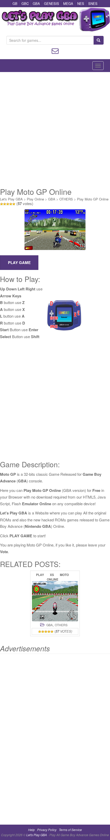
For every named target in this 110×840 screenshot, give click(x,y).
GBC (25, 3)
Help (31, 829)
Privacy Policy (47, 829)
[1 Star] (1, 204)
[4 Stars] (10, 204)
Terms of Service (70, 829)
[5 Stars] (13, 204)
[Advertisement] (55, 130)
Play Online (35, 199)
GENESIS (51, 3)
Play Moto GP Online (92, 199)
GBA (36, 3)
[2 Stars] (4, 204)
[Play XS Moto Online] (55, 601)
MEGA (68, 3)
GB (15, 3)
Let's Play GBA (11, 199)
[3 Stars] (7, 204)
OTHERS (66, 199)
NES (80, 3)
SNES (92, 3)
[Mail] (55, 50)
